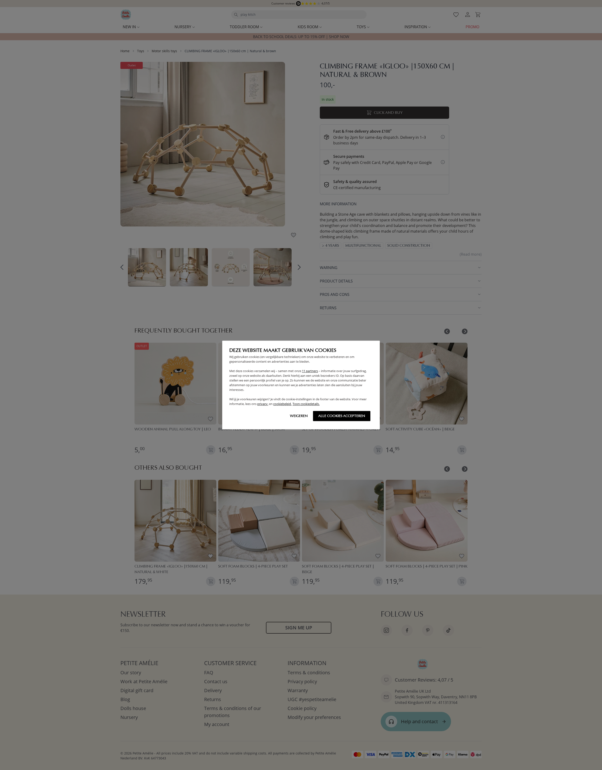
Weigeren (299, 416)
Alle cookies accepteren (341, 416)
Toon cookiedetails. (306, 404)
